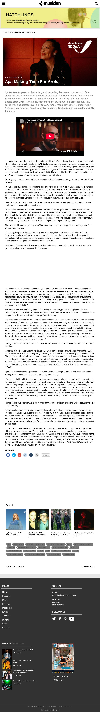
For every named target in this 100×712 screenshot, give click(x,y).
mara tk (11, 547)
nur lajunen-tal (60, 547)
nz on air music (14, 551)
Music (4, 600)
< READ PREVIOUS (15, 566)
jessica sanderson (83, 544)
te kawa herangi (15, 554)
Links (4, 624)
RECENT (6, 643)
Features (6, 596)
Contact (5, 628)
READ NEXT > (87, 566)
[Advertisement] (50, 268)
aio (9, 544)
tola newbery (54, 554)
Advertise (6, 616)
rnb (48, 551)
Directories (7, 608)
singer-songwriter (61, 551)
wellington (69, 554)
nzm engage (30, 551)
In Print (5, 620)
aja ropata (19, 544)
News (4, 592)
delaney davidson (56, 544)
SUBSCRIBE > (58, 680)
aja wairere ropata (36, 544)
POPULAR (18, 643)
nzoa (41, 551)
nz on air (75, 547)
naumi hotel (44, 547)
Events (5, 612)
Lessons (6, 604)
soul (76, 551)
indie (69, 544)
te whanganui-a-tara (35, 554)
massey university (26, 547)
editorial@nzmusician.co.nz (64, 595)
